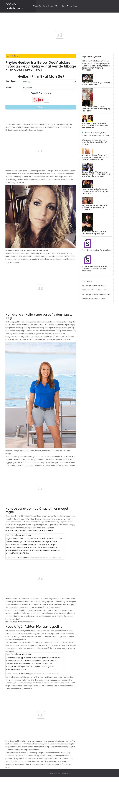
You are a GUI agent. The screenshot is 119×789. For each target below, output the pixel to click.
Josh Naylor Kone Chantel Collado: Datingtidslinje (94, 232)
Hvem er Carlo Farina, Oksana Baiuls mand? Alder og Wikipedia (96, 67)
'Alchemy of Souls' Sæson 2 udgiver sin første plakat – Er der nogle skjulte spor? (95, 157)
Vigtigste (37, 6)
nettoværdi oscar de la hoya (94, 290)
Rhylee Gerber (23, 557)
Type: (33, 93)
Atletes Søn (60, 6)
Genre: (8, 87)
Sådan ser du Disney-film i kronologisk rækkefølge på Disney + (94, 142)
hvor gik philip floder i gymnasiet (19, 622)
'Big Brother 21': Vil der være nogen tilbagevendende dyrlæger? (94, 207)
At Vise (41, 107)
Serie (48, 93)
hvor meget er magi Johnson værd (96, 294)
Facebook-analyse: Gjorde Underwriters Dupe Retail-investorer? (94, 268)
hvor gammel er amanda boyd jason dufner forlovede (29, 530)
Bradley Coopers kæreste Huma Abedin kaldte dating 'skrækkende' (95, 125)
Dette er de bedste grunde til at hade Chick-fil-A (96, 83)
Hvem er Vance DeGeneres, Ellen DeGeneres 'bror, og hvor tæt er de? (96, 191)
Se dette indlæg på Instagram (19, 535)
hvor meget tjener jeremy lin (94, 285)
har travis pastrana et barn (93, 299)
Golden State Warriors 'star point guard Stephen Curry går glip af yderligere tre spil (96, 174)
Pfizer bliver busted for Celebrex (96, 250)
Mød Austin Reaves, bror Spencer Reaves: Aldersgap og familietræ (96, 108)
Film (45, 6)
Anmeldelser (72, 6)
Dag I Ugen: (10, 81)
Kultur (50, 6)
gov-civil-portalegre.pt (59, 773)
